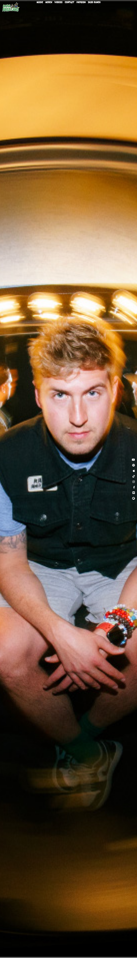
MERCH (48, 2)
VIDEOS (58, 2)
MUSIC (40, 2)
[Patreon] (133, 498)
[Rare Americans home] (10, 7)
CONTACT (69, 2)
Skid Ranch (94, 2)
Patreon (81, 2)
